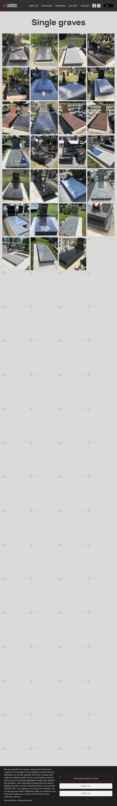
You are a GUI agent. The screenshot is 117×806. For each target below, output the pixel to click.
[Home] (10, 5)
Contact (85, 6)
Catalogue (46, 6)
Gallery (73, 6)
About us (33, 6)
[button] (15, 35)
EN (107, 6)
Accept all (86, 793)
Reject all (85, 786)
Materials (61, 6)
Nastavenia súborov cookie (86, 779)
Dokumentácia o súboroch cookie (18, 800)
